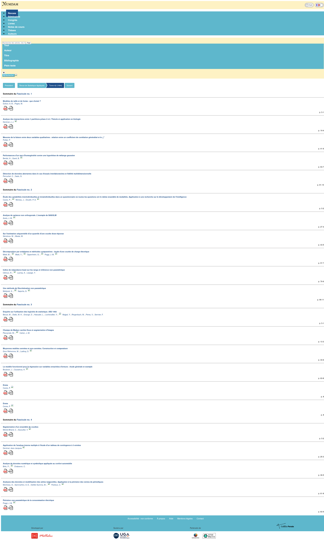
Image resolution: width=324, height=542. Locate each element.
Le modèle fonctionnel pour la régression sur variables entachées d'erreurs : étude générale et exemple (47, 366)
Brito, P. (6, 466)
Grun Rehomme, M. (11, 351)
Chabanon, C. (19, 466)
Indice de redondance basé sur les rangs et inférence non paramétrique (34, 270)
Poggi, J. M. (7, 503)
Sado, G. (18, 176)
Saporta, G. (22, 291)
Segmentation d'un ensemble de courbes (20, 427)
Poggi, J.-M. (49, 254)
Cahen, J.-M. (25, 333)
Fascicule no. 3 (24, 304)
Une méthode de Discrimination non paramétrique (24, 288)
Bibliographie (11, 60)
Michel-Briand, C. (10, 429)
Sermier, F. (99, 314)
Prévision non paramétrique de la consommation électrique (28, 500)
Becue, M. (7, 314)
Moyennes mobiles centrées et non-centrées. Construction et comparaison (35, 348)
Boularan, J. (8, 369)
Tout (28, 43)
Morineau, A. (8, 484)
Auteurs (12, 33)
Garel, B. (15, 158)
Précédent (9, 85)
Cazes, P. (6, 199)
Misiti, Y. (18, 254)
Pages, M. (19, 103)
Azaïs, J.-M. (7, 218)
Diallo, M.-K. (17, 314)
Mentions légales (185, 518)
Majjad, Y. (66, 314)
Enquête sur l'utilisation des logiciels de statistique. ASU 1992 (30, 311)
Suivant (70, 85)
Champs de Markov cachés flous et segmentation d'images (28, 330)
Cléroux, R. (7, 272)
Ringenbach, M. (78, 314)
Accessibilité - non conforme (140, 518)
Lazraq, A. (21, 272)
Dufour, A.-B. (8, 103)
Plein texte (10, 65)
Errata (5, 385)
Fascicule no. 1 (24, 93)
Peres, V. (89, 314)
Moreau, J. (20, 199)
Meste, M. (19, 236)
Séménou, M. (8, 236)
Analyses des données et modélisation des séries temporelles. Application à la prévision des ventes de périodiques (53, 482)
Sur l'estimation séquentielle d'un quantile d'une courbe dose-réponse (33, 233)
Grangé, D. (28, 314)
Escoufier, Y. (23, 429)
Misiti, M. (6, 254)
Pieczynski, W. (8, 333)
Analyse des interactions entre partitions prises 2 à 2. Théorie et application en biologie (41, 119)
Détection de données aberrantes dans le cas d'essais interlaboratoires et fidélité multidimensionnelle (47, 173)
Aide (171, 518)
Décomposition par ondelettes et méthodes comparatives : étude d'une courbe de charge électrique (46, 251)
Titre (6, 55)
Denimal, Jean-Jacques (12, 448)
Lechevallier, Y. (51, 314)
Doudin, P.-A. (31, 199)
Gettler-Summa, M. (38, 484)
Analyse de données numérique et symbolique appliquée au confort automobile (37, 463)
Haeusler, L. (39, 314)
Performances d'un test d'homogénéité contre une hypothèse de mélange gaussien (39, 155)
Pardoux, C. (56, 484)
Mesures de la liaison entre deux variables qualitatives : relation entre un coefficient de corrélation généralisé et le (53, 137)
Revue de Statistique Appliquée (31, 85)
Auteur (8, 50)
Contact (200, 518)
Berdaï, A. (7, 158)
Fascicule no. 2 (24, 189)
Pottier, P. (6, 140)
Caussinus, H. (19, 369)
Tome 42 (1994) (55, 85)
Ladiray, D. (24, 351)
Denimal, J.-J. (8, 122)
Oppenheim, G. (33, 254)
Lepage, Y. (31, 272)
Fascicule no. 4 (24, 419)
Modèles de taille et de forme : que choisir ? (22, 101)
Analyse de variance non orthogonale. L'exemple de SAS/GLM (29, 215)
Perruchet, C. (8, 176)
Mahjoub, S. (8, 291)
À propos (161, 518)
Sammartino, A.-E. (22, 484)
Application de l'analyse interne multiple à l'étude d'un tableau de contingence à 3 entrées (42, 445)
